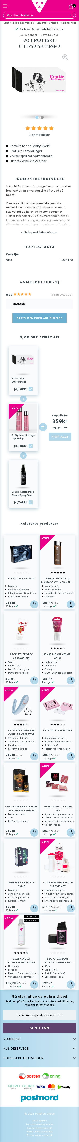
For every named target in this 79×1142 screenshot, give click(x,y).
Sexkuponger (68, 23)
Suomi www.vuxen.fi (39, 1127)
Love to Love (50, 35)
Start (6, 23)
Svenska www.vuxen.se (39, 1124)
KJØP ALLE (59, 436)
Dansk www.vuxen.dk (39, 1135)
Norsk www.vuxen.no (39, 1131)
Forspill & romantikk (23, 23)
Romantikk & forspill (48, 23)
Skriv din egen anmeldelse (39, 318)
